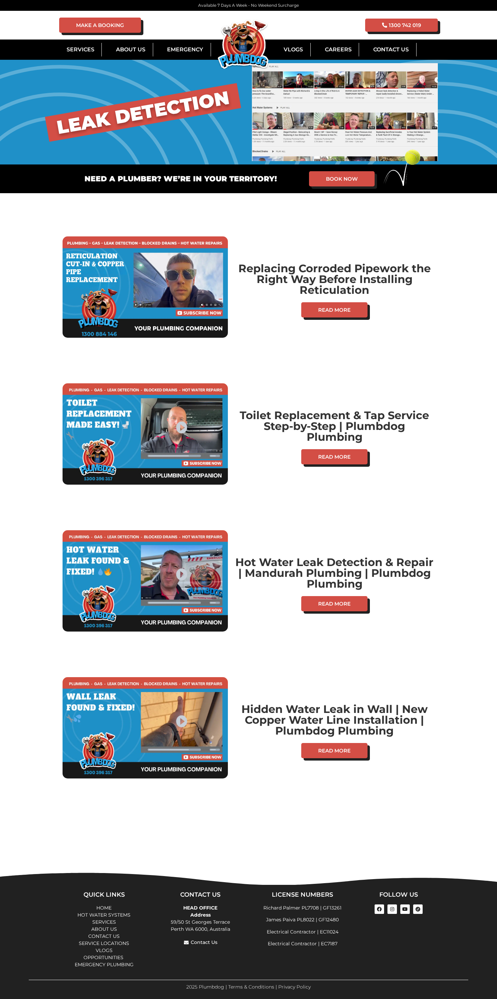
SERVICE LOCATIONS (104, 943)
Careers (338, 49)
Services (80, 49)
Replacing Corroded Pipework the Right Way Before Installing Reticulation (334, 279)
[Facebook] (379, 909)
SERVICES (104, 922)
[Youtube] (405, 909)
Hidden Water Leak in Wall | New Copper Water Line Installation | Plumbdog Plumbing (334, 719)
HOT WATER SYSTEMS (104, 915)
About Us (130, 49)
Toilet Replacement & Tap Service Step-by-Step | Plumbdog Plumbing (334, 426)
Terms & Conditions (251, 987)
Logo (243, 44)
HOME (104, 908)
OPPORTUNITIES (104, 957)
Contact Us (391, 49)
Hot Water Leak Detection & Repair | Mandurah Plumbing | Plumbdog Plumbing (334, 573)
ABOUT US (104, 929)
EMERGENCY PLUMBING (104, 965)
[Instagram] (392, 909)
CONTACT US (104, 936)
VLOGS (293, 49)
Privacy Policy (294, 987)
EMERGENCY (185, 49)
